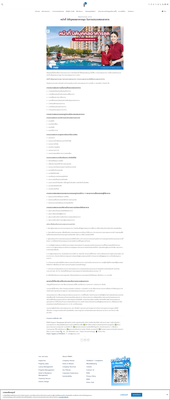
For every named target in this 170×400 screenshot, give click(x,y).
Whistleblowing (91, 364)
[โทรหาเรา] (160, 4)
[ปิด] (167, 394)
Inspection (42, 361)
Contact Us (90, 370)
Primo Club (70, 11)
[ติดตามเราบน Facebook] (149, 4)
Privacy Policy (91, 376)
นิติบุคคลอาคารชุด (82, 17)
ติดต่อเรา (131, 11)
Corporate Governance (70, 373)
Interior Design (44, 382)
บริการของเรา (46, 11)
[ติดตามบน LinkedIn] (165, 4)
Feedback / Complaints (94, 361)
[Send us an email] (158, 4)
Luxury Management (46, 367)
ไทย (165, 11)
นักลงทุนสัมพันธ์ (90, 11)
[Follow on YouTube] (167, 4)
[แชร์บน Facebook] (81, 340)
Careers (89, 367)
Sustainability (67, 376)
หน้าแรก (37, 11)
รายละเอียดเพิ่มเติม (63, 397)
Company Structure (69, 367)
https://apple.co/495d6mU (55, 334)
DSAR (88, 379)
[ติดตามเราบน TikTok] (153, 4)
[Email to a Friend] (88, 340)
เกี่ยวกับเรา (79, 11)
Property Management (46, 370)
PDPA (88, 373)
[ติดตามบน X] (156, 4)
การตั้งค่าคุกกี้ (124, 394)
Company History (68, 361)
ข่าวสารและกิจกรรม (58, 11)
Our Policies (66, 370)
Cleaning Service (44, 378)
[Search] (2, 4)
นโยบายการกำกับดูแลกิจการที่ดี (107, 11)
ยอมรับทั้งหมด (137, 394)
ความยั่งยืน (121, 11)
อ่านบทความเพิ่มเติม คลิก (54, 318)
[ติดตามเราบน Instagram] (151, 4)
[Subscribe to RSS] (163, 4)
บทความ (90, 17)
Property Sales (44, 364)
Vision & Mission (68, 364)
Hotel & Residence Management (45, 374)
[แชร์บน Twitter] (85, 340)
